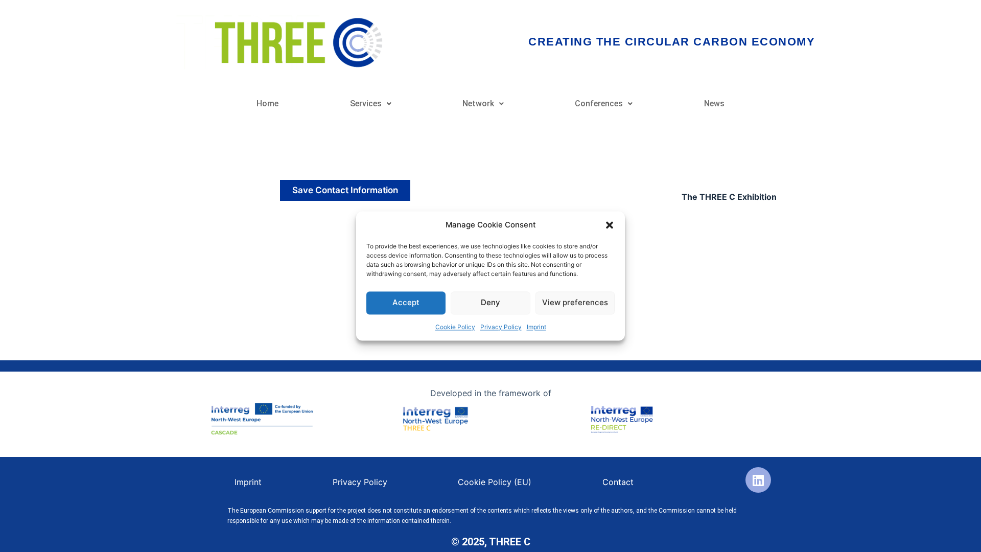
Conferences (599, 103)
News (714, 103)
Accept (405, 303)
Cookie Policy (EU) (494, 482)
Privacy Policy (501, 327)
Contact (618, 482)
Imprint (536, 327)
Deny (490, 303)
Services (366, 103)
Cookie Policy (455, 327)
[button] (609, 225)
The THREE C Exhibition (729, 197)
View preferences (575, 303)
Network (478, 103)
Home (267, 103)
